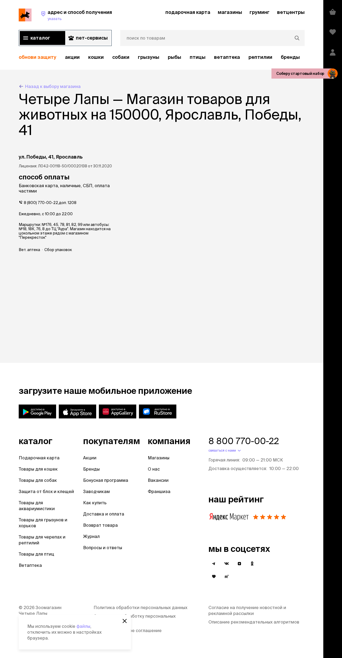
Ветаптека (227, 57)
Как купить (95, 502)
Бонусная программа (105, 480)
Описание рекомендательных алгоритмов (253, 621)
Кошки (96, 57)
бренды (290, 57)
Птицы (197, 57)
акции (72, 57)
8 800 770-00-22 (243, 441)
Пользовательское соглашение (128, 630)
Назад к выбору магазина (53, 86)
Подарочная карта (39, 457)
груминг (260, 12)
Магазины (158, 457)
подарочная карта (187, 12)
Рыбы (174, 57)
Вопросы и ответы (102, 547)
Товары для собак (38, 480)
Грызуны (148, 57)
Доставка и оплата (103, 513)
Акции (89, 457)
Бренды (91, 469)
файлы (83, 626)
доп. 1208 (67, 203)
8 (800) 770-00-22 (41, 203)
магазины (230, 12)
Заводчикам (96, 491)
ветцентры (291, 12)
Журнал (91, 536)
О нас (154, 469)
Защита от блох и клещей (46, 491)
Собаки (120, 57)
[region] (162, 57)
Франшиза (159, 491)
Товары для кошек (38, 469)
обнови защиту (37, 57)
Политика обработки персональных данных (140, 607)
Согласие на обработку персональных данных (135, 619)
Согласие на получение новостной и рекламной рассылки (247, 610)
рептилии (260, 57)
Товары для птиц (36, 554)
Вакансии (158, 480)
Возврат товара (100, 525)
